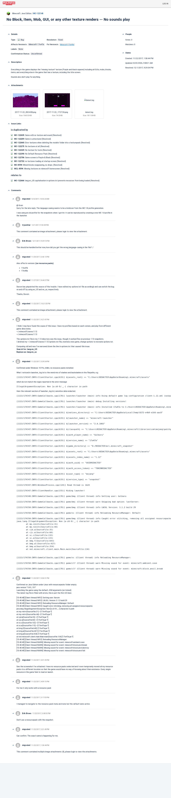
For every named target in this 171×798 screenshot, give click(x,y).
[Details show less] (9, 34)
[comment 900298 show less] (13, 713)
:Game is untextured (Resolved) (32, 139)
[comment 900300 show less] (13, 681)
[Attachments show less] (9, 85)
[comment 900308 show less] (13, 241)
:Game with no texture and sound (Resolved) (38, 135)
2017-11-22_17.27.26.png (57, 112)
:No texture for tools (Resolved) (33, 150)
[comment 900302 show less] (13, 578)
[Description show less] (9, 62)
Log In (165, 4)
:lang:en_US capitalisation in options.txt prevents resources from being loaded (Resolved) (56, 181)
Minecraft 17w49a (67, 45)
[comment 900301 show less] (13, 660)
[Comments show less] (9, 190)
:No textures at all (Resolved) (31, 146)
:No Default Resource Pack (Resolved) (35, 154)
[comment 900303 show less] (13, 361)
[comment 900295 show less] (13, 745)
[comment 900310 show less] (13, 199)
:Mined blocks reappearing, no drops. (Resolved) (38, 165)
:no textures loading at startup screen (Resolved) (40, 161)
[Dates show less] (123, 53)
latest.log (89, 112)
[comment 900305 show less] (13, 303)
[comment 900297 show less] (13, 729)
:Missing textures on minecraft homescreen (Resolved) (41, 169)
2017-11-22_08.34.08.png (25, 112)
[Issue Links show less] (9, 123)
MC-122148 (38, 13)
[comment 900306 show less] (13, 280)
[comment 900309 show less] (13, 225)
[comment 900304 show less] (13, 319)
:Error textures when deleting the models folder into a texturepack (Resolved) (52, 143)
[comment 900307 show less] (13, 257)
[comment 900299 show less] (13, 697)
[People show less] (123, 34)
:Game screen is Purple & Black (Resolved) (37, 157)
